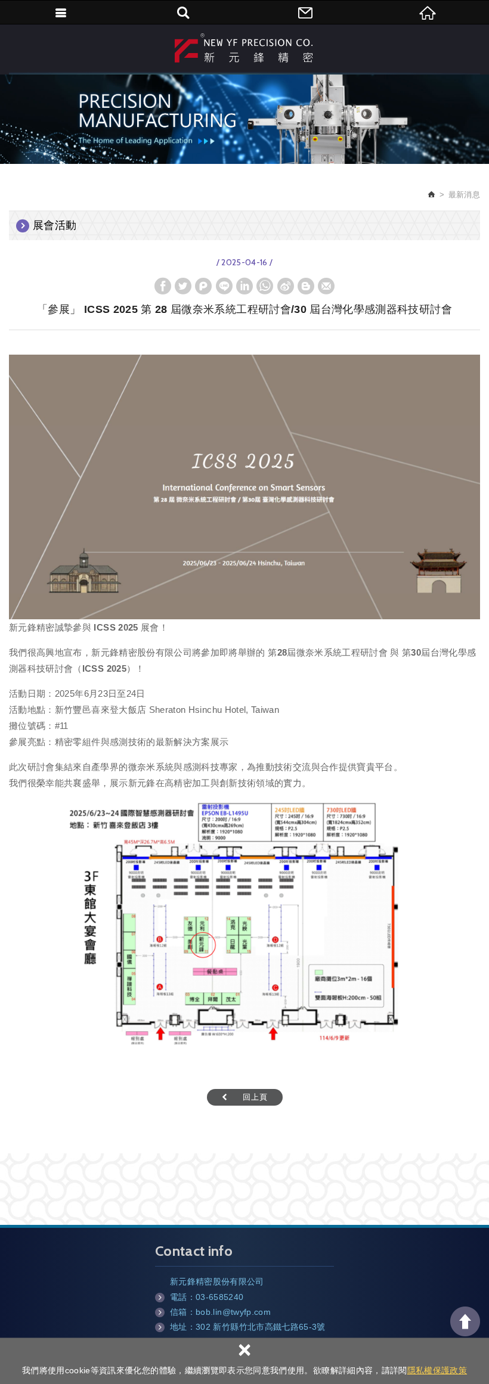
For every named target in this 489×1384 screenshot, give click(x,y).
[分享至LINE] (224, 286)
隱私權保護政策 (437, 1370)
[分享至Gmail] (326, 286)
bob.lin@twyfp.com (233, 1312)
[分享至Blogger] (306, 286)
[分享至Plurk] (203, 286)
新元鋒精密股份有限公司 (244, 48)
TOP (465, 1321)
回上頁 (255, 1097)
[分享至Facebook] (163, 286)
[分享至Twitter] (183, 286)
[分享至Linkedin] (244, 286)
